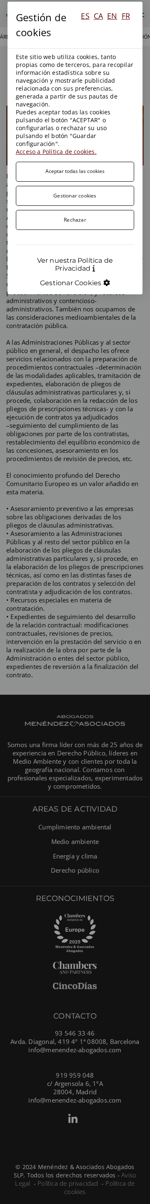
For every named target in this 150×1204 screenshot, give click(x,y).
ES (85, 16)
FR (126, 16)
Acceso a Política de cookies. (56, 151)
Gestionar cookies (74, 195)
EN (112, 16)
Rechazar (75, 220)
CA (98, 16)
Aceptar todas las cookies (75, 171)
